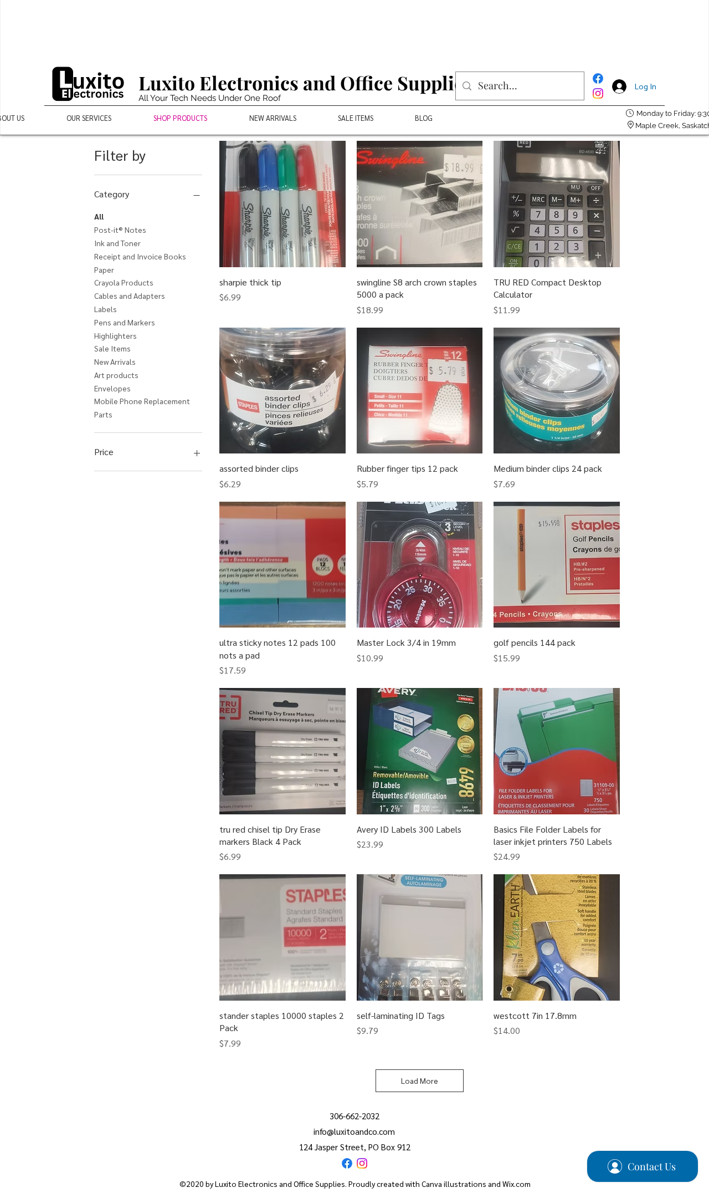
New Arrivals (115, 361)
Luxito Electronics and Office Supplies (305, 82)
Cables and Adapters (129, 295)
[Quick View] (282, 204)
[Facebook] (598, 78)
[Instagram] (598, 93)
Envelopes (112, 388)
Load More (419, 1080)
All (99, 216)
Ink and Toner (117, 243)
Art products (116, 375)
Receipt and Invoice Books (140, 256)
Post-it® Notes (120, 229)
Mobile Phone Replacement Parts (142, 407)
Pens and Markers (124, 322)
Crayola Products (123, 282)
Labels (105, 309)
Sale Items (112, 348)
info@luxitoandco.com (354, 1131)
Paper (104, 269)
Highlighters (115, 335)
